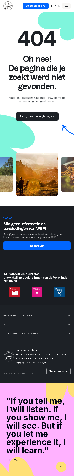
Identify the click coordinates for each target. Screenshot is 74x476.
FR (52, 6)
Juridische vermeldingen (27, 350)
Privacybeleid (62, 354)
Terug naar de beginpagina (37, 116)
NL (58, 6)
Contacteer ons (36, 5)
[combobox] (58, 371)
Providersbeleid (23, 358)
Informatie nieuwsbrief (43, 358)
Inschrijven (37, 245)
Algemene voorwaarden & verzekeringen (35, 354)
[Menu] (66, 6)
